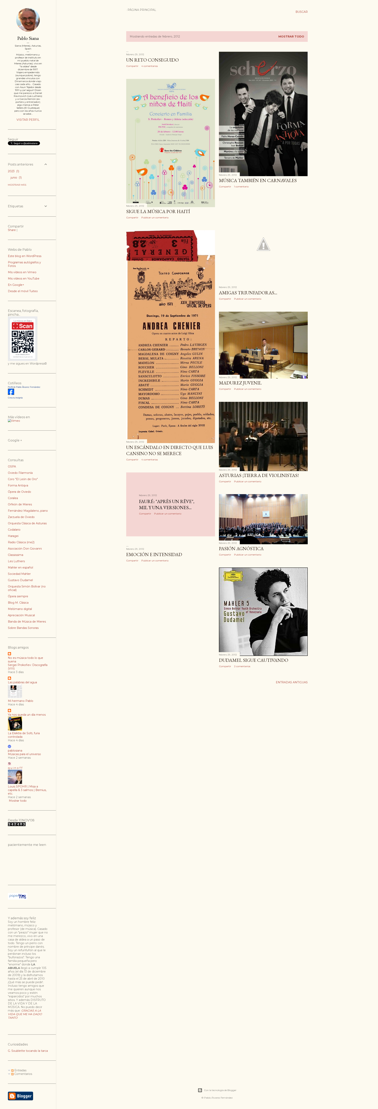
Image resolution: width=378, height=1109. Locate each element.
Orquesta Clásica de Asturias (27, 523)
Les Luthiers (16, 561)
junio (16, 177)
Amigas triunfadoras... (248, 293)
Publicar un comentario (155, 217)
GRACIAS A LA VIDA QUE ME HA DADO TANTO (25, 1014)
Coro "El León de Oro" (23, 479)
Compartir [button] (132, 66)
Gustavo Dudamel (20, 580)
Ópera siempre (18, 596)
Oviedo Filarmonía (20, 473)
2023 (13, 171)
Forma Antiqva (18, 485)
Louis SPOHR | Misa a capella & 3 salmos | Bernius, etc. (27, 790)
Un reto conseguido (152, 60)
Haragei (13, 536)
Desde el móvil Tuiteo (23, 291)
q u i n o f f (15, 768)
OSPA (12, 466)
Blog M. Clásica (18, 602)
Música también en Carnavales (258, 180)
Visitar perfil (28, 120)
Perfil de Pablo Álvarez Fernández (24, 387)
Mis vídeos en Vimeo (22, 272)
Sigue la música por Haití (158, 211)
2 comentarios (242, 666)
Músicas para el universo (24, 754)
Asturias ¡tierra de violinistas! (259, 475)
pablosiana (15, 750)
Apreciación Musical (21, 615)
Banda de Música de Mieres (27, 621)
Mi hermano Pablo (20, 701)
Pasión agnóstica (241, 548)
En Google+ (16, 285)
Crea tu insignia (15, 397)
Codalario (14, 529)
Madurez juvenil (240, 383)
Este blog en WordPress (24, 256)
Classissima (15, 555)
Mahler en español (20, 567)
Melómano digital (20, 609)
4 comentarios (149, 66)
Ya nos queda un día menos (27, 714)
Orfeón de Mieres (20, 504)
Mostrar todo (291, 36)
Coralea (13, 498)
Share (12, 230)
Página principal (142, 10)
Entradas (20, 1070)
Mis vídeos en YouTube (23, 278)
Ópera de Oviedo (19, 492)
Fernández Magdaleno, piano (28, 510)
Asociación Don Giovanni (25, 548)
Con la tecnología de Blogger (220, 1090)
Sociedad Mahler (19, 574)
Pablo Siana (28, 38)
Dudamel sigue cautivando (253, 660)
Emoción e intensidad (154, 554)
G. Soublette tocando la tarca (28, 1051)
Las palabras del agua (22, 682)
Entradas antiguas (292, 682)
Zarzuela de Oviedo (21, 517)
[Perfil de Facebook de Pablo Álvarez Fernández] (11, 394)
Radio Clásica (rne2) (21, 542)
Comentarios (23, 1074)
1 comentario (241, 186)
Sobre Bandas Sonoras (23, 628)
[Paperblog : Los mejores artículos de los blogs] (17, 898)
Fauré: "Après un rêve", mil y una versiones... (166, 504)
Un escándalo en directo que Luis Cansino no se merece (169, 450)
